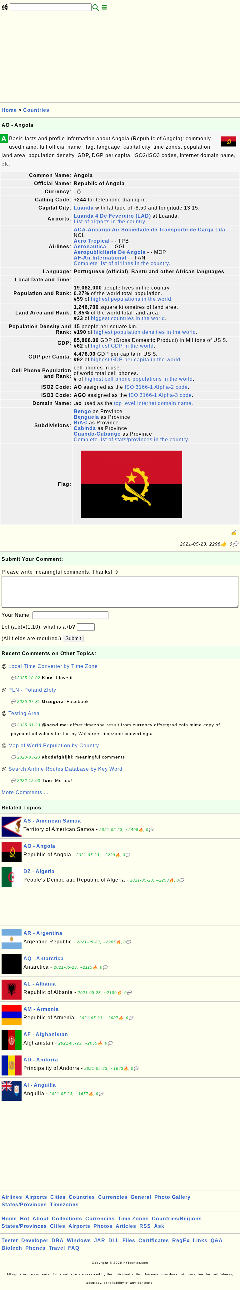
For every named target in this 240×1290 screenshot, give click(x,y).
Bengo (82, 411)
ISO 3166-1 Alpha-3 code (160, 395)
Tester (10, 1240)
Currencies (113, 1197)
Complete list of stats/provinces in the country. (131, 439)
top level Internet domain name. (153, 403)
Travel (57, 1248)
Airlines (12, 1197)
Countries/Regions (177, 1218)
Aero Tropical (92, 241)
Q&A (217, 1240)
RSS (145, 1226)
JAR (99, 1240)
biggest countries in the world (128, 318)
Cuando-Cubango (97, 434)
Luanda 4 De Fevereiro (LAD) (112, 216)
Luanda (84, 207)
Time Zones (133, 1218)
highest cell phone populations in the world (139, 379)
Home (9, 110)
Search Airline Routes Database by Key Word (65, 769)
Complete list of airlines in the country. (122, 263)
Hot (24, 1218)
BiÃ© (81, 422)
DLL (113, 1240)
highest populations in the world (131, 299)
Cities (58, 1197)
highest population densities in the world (145, 332)
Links (200, 1240)
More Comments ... (25, 792)
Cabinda (85, 428)
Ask (159, 1226)
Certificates (153, 1240)
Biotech (12, 1248)
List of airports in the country (109, 221)
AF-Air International (100, 257)
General (141, 1197)
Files (128, 1240)
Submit (73, 638)
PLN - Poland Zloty (32, 690)
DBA (58, 1240)
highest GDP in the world (122, 345)
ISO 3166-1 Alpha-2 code (156, 387)
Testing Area (24, 713)
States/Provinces (24, 1204)
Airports (36, 1197)
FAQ (73, 1248)
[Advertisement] (120, 58)
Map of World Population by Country (53, 745)
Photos (102, 1226)
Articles (126, 1226)
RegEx (181, 1240)
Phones (35, 1248)
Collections (67, 1218)
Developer (34, 1240)
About (40, 1218)
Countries (36, 110)
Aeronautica (90, 246)
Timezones (64, 1204)
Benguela (86, 417)
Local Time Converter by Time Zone (53, 666)
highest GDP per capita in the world (135, 359)
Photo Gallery (172, 1197)
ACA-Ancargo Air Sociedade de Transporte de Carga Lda (149, 229)
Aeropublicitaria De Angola (110, 252)
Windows (79, 1240)
